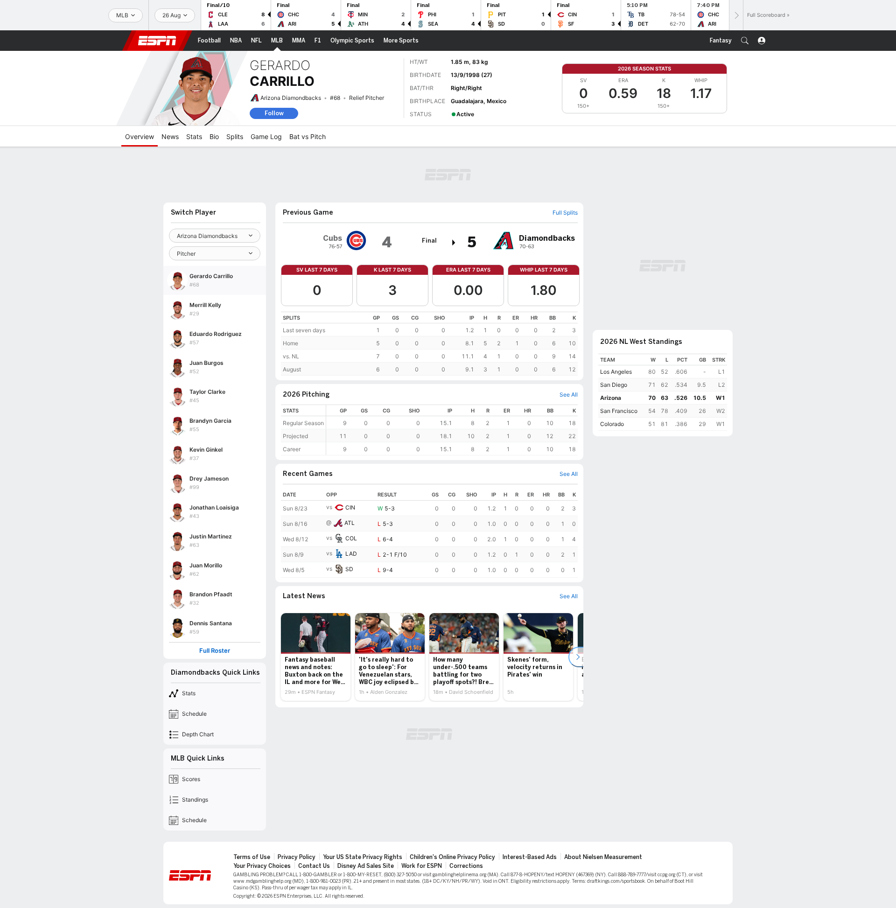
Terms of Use (251, 857)
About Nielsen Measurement (603, 857)
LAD (351, 553)
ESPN (157, 40)
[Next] (736, 15)
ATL (349, 522)
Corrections (466, 866)
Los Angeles (616, 371)
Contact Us (314, 866)
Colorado (612, 423)
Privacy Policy (296, 857)
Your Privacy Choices (262, 866)
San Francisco (618, 410)
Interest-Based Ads (530, 857)
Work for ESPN (421, 866)
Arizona (610, 397)
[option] (315, 657)
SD (349, 569)
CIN (350, 507)
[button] (745, 40)
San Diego (613, 384)
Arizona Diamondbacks (290, 97)
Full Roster (214, 650)
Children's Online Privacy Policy (452, 857)
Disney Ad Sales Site (365, 866)
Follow (274, 113)
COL (351, 538)
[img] (454, 242)
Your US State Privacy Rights (362, 857)
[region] (429, 344)
